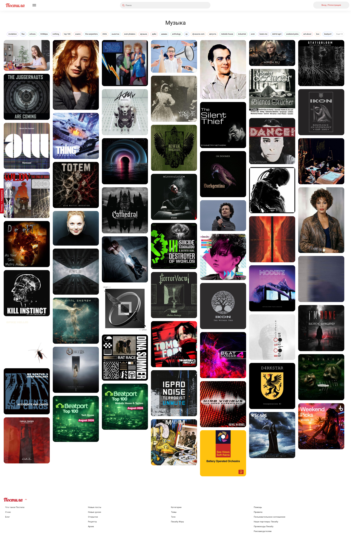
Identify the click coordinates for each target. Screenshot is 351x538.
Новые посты (94, 507)
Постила (15, 5)
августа (212, 34)
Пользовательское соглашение (269, 517)
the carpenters (91, 34)
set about (307, 34)
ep (187, 34)
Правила (258, 512)
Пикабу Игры (177, 521)
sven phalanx (129, 34)
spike (154, 34)
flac (23, 34)
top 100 (67, 34)
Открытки (93, 517)
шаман (164, 34)
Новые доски (94, 512)
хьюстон (115, 34)
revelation (12, 34)
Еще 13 (339, 34)
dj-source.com (198, 34)
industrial (242, 34)
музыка (143, 34)
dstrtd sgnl (276, 34)
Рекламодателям (262, 531)
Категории (176, 507)
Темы (173, 512)
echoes (32, 34)
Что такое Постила (14, 507)
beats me (263, 34)
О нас (8, 512)
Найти (198, 5)
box (317, 34)
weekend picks (292, 34)
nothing (56, 34)
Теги (173, 517)
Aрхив (91, 526)
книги (77, 34)
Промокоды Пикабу (263, 526)
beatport (328, 34)
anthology (176, 34)
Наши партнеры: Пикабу (266, 521)
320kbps (44, 34)
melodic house (227, 34)
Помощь (258, 507)
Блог (7, 517)
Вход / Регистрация (331, 5)
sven (253, 34)
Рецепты (92, 521)
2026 (104, 34)
